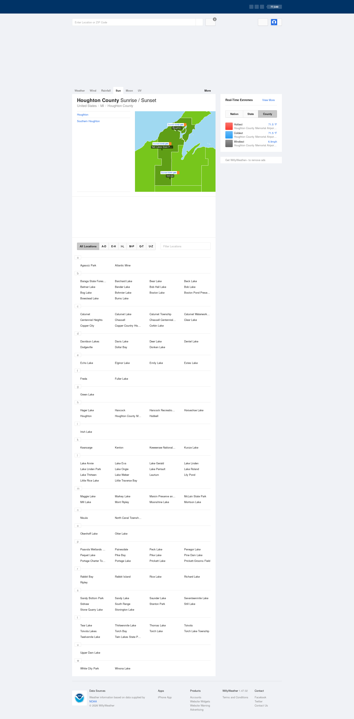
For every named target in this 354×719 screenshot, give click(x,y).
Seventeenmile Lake (196, 598)
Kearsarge (86, 447)
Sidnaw (84, 604)
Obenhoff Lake (89, 533)
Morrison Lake (192, 502)
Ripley (84, 582)
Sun (118, 90)
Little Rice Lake (89, 480)
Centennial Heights (91, 320)
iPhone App (165, 697)
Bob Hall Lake (158, 287)
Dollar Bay (121, 347)
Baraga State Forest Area (94, 281)
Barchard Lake (123, 281)
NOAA (93, 701)
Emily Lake (156, 363)
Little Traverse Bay (126, 480)
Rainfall (106, 90)
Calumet (85, 314)
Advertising (196, 709)
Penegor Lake (192, 549)
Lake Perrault (157, 469)
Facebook (260, 697)
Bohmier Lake (123, 292)
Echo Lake (86, 363)
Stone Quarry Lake (91, 609)
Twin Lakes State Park (128, 637)
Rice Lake (155, 576)
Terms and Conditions (235, 697)
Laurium (154, 475)
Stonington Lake (124, 609)
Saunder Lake (158, 598)
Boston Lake (157, 292)
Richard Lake (192, 576)
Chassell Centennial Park (164, 320)
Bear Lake (156, 281)
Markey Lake (122, 496)
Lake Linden (191, 463)
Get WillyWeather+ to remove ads (245, 160)
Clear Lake (190, 320)
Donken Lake (157, 347)
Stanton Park (157, 604)
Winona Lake (122, 668)
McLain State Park (195, 496)
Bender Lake (122, 287)
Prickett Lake (157, 561)
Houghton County (120, 105)
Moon (129, 90)
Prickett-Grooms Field (197, 561)
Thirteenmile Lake (125, 625)
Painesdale (121, 549)
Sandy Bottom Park (92, 598)
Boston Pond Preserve (197, 292)
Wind (93, 90)
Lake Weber (122, 475)
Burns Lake (121, 298)
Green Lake (87, 394)
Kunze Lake (191, 447)
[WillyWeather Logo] (91, 6)
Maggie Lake (87, 496)
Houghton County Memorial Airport (129, 416)
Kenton (119, 447)
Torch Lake (156, 631)
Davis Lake (121, 341)
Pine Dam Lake (193, 555)
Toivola (188, 625)
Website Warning (200, 705)
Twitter (258, 701)
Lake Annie (87, 463)
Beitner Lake (87, 287)
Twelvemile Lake (90, 637)
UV (140, 90)
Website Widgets (200, 701)
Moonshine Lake (159, 502)
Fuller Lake (121, 379)
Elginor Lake (122, 363)
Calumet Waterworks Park (198, 314)
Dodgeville (86, 347)
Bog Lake (86, 292)
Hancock (120, 410)
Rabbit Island (122, 576)
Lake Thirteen (88, 475)
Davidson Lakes (89, 341)
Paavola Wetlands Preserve (94, 549)
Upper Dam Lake (90, 652)
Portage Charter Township (94, 561)
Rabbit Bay (86, 576)
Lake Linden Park (90, 469)
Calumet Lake (123, 314)
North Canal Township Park (129, 518)
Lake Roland (191, 469)
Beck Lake (190, 281)
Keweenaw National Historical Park (164, 447)
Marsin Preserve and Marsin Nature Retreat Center (164, 496)
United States (87, 105)
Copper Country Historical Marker (129, 325)
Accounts (195, 697)
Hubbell (154, 416)
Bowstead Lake (89, 298)
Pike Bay (120, 555)
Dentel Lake (191, 341)
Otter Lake (121, 533)
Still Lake (189, 604)
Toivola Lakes (88, 631)
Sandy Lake (122, 598)
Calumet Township (160, 314)
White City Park (89, 668)
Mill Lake (85, 502)
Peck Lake (156, 549)
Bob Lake (189, 287)
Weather (80, 90)
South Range (122, 604)
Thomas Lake (158, 625)
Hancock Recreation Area (164, 410)
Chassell (120, 320)
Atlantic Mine (122, 265)
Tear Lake (86, 625)
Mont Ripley (122, 502)
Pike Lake (155, 555)
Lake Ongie (121, 469)
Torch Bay (121, 631)
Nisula (84, 518)
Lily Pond (189, 475)
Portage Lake (123, 561)
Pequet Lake (87, 555)
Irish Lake (86, 432)
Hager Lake (87, 410)
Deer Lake (156, 341)
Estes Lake (191, 363)
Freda (83, 379)
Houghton (86, 416)
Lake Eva (120, 463)
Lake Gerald (157, 463)
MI (102, 105)
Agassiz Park (88, 265)
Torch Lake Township (196, 631)
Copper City (87, 325)
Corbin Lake (157, 325)
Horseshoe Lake (193, 410)
